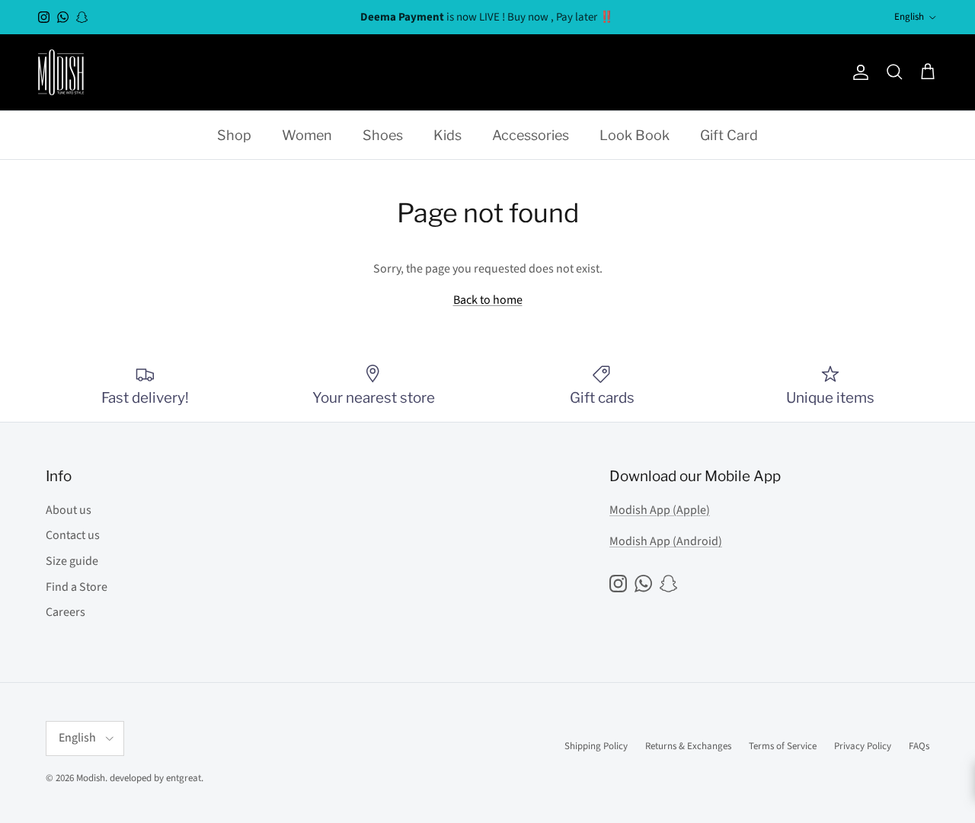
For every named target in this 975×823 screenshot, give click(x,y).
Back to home (488, 300)
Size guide (72, 561)
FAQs (919, 746)
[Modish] (61, 72)
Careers (65, 612)
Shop (234, 135)
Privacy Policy (862, 746)
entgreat (183, 778)
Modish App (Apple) (659, 510)
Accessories (530, 135)
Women (307, 135)
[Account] (858, 72)
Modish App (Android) (665, 541)
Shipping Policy (596, 746)
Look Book (634, 135)
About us (68, 510)
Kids (447, 135)
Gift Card (729, 135)
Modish (90, 778)
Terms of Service (783, 746)
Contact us (73, 535)
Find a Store (76, 587)
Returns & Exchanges (688, 746)
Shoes (383, 135)
